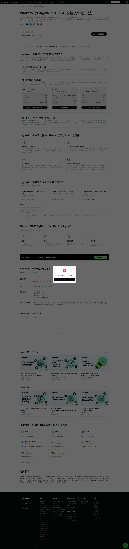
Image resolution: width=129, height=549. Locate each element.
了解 (64, 279)
